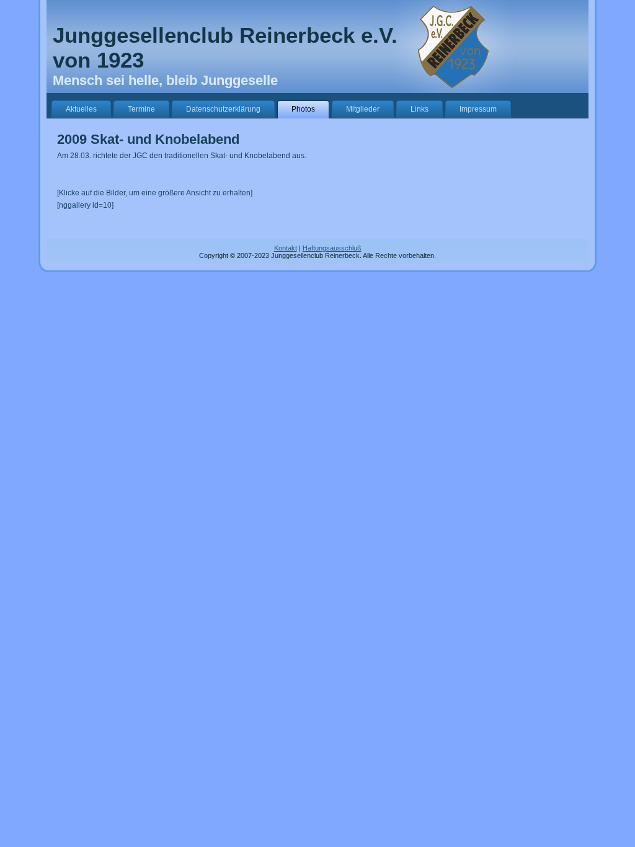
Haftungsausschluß (332, 248)
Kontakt (285, 248)
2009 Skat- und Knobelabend (148, 139)
